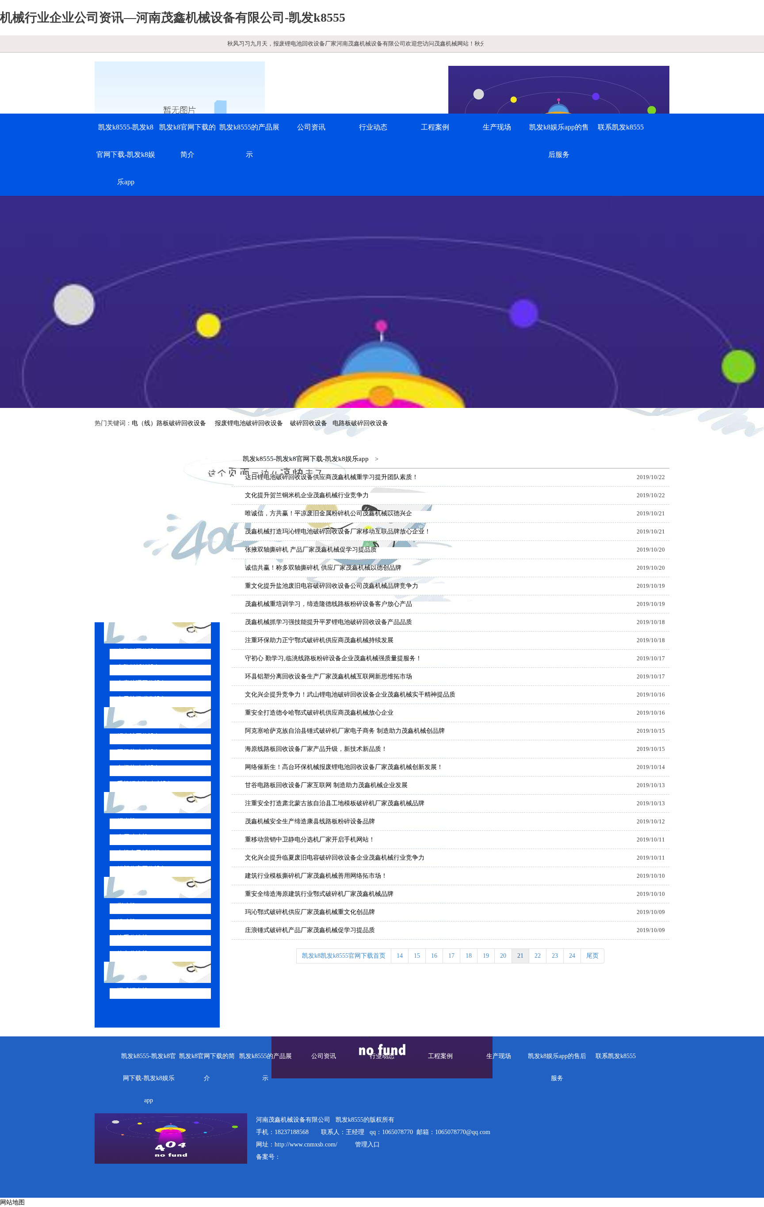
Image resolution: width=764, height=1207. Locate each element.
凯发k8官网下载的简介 (187, 140)
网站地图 (12, 1202)
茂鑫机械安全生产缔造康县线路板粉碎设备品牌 (310, 821)
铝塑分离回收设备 (142, 868)
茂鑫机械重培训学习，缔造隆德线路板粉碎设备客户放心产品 (328, 604)
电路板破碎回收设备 (360, 423)
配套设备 (138, 887)
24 (572, 955)
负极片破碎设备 (138, 768)
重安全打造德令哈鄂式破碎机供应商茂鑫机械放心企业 (319, 712)
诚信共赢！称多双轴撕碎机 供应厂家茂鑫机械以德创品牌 (323, 567)
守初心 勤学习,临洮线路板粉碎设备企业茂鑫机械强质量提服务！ (333, 658)
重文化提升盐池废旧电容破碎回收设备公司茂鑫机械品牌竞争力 (331, 586)
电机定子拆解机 (138, 852)
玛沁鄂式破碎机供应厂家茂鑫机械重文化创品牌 (310, 912)
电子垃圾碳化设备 (142, 699)
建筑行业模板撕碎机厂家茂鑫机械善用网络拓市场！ (316, 875)
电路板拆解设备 (138, 667)
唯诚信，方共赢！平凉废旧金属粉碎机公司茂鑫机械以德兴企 (328, 513)
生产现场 (497, 127)
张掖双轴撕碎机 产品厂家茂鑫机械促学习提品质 (311, 549)
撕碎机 (126, 905)
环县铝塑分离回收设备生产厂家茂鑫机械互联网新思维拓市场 (328, 676)
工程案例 (435, 127)
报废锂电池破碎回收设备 (249, 423)
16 (434, 955)
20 (503, 955)
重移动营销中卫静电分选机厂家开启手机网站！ (310, 839)
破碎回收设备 (308, 423)
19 (486, 955)
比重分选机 (132, 937)
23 (555, 955)
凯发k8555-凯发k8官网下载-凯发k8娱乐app (125, 154)
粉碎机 (126, 921)
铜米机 (126, 821)
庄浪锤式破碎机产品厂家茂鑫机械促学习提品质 (310, 930)
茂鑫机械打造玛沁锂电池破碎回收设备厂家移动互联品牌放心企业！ (338, 531)
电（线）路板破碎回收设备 (169, 423)
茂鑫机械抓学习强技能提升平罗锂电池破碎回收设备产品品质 (328, 622)
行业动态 (373, 127)
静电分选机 (132, 953)
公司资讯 (311, 127)
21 (520, 955)
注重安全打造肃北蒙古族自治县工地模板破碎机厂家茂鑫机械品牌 (334, 803)
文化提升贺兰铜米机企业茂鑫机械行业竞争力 (307, 495)
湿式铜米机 (132, 990)
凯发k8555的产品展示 (249, 140)
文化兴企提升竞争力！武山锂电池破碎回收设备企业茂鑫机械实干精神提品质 (350, 694)
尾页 (592, 955)
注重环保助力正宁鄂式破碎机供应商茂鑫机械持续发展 (319, 640)
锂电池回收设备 (138, 736)
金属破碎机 (132, 837)
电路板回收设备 (138, 651)
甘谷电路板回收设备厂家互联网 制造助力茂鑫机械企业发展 (326, 785)
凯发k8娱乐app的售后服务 (559, 140)
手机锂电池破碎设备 (145, 784)
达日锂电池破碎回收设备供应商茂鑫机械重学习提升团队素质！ (331, 477)
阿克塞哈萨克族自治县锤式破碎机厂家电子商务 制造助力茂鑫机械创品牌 (345, 730)
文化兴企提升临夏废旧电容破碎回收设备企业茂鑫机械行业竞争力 (334, 857)
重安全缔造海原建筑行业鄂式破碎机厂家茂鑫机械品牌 (319, 894)
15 (417, 955)
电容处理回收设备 (142, 683)
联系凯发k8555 (621, 127)
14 (400, 955)
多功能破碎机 (145, 972)
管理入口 (367, 1144)
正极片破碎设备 (138, 752)
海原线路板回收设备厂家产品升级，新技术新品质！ (316, 749)
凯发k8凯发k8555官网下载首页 (344, 955)
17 (451, 955)
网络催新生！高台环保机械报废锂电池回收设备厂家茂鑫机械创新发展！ (344, 767)
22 (538, 955)
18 (469, 955)
